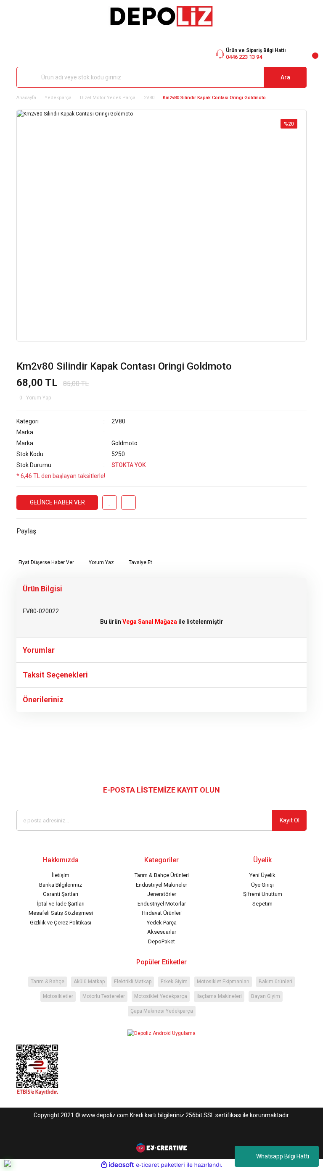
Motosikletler (58, 996)
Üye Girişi (262, 885)
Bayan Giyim (265, 996)
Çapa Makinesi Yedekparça (161, 1011)
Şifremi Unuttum (262, 894)
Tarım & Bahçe (47, 982)
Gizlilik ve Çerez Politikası (60, 922)
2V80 (118, 421)
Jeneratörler (161, 894)
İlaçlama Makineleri (219, 996)
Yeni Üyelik (262, 875)
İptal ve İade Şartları (61, 904)
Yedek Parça (162, 922)
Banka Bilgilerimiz (60, 885)
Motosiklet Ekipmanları (223, 982)
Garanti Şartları (60, 894)
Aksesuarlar (161, 932)
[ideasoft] (117, 1165)
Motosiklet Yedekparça (160, 996)
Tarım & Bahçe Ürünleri (162, 875)
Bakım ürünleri (275, 982)
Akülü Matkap (89, 982)
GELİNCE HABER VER (57, 502)
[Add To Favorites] (109, 502)
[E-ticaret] (160, 1165)
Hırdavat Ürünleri (162, 913)
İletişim (60, 875)
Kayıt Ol (289, 820)
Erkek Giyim (174, 982)
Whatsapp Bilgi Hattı (282, 1156)
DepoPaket (161, 941)
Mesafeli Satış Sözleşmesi (61, 913)
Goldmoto (124, 443)
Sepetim (262, 904)
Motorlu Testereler (103, 996)
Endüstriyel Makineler (161, 885)
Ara (285, 77)
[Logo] (161, 16)
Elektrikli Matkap (132, 982)
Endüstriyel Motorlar (162, 904)
